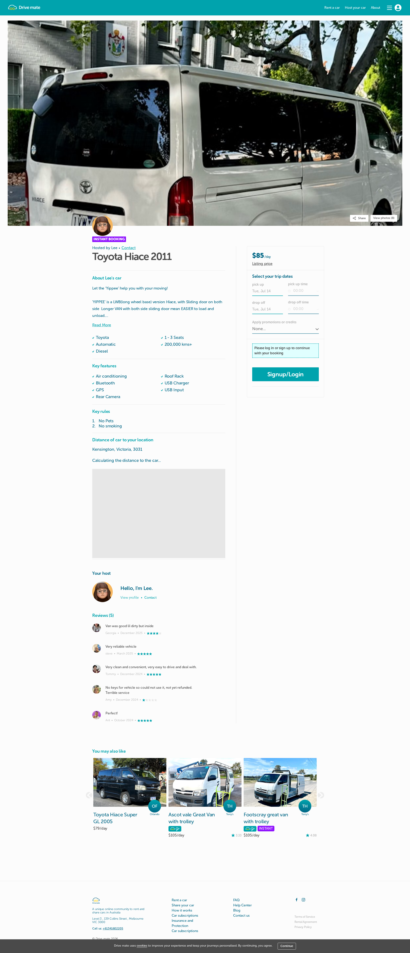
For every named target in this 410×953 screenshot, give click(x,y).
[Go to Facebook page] (296, 899)
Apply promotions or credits (274, 322)
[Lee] (102, 592)
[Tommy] (96, 669)
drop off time (298, 302)
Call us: (107, 928)
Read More (101, 325)
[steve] (96, 648)
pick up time (298, 284)
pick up (258, 284)
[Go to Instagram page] (303, 899)
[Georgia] (96, 628)
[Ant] (96, 715)
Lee (114, 247)
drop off (258, 303)
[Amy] (96, 689)
